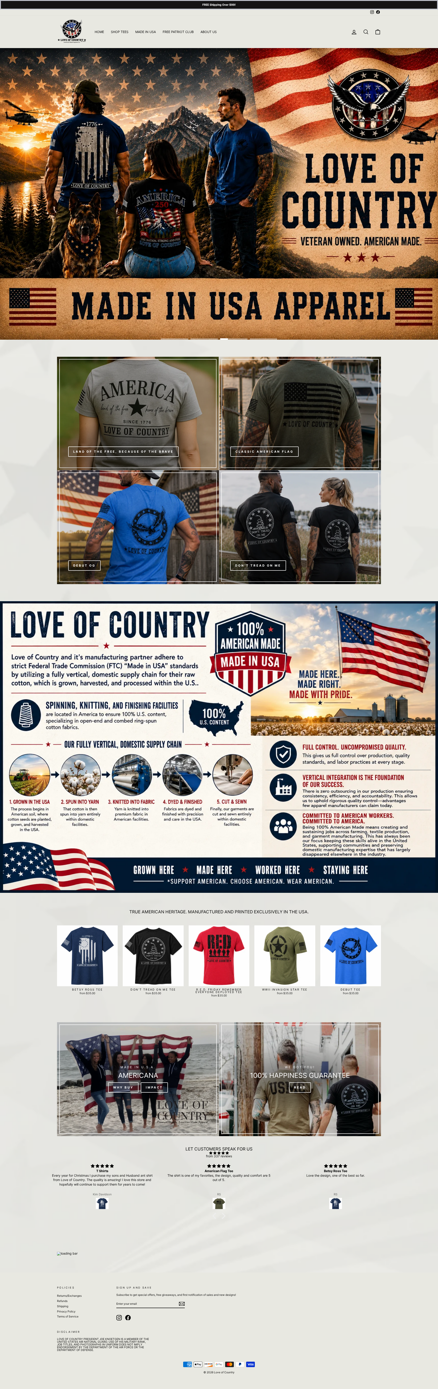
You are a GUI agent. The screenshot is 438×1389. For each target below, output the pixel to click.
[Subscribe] (182, 1304)
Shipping (62, 1306)
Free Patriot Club (178, 32)
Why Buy (123, 1087)
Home (99, 32)
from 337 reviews (219, 1156)
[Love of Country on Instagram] (119, 1317)
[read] (300, 1079)
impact (154, 1087)
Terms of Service (67, 1316)
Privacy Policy (66, 1311)
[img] (219, 1153)
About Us (209, 32)
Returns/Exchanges (69, 1295)
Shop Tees (119, 32)
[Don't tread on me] (300, 527)
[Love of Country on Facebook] (128, 1317)
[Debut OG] (138, 527)
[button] (215, 1216)
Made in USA (145, 32)
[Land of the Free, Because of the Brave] (138, 413)
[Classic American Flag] (300, 413)
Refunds (62, 1301)
